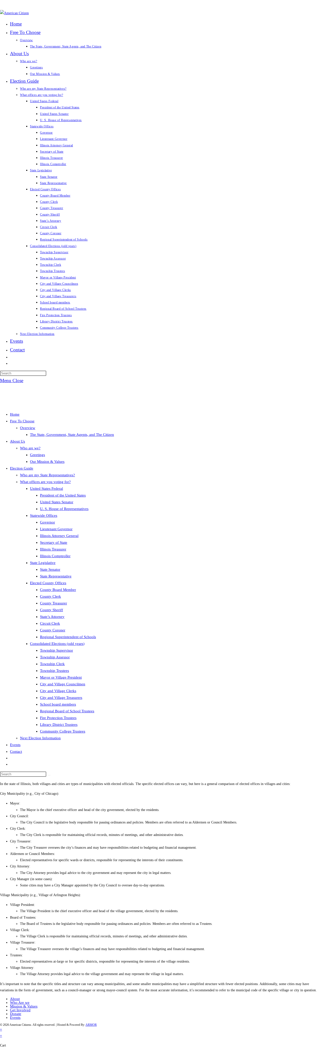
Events (15, 745)
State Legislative (43, 563)
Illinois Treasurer (53, 549)
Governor (47, 522)
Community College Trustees (62, 731)
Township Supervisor (56, 650)
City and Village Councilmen (62, 684)
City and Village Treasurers (61, 698)
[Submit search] (49, 775)
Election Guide (21, 468)
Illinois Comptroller (55, 556)
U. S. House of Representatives (64, 509)
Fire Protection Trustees (58, 718)
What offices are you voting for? (45, 482)
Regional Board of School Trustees (67, 711)
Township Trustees (54, 671)
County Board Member (58, 590)
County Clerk (50, 596)
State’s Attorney (52, 617)
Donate (15, 1014)
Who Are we (20, 1003)
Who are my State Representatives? (47, 475)
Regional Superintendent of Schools (68, 637)
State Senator (50, 569)
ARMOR (91, 1025)
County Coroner (52, 630)
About (15, 999)
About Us (17, 441)
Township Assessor (55, 657)
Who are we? (30, 448)
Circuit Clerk (50, 623)
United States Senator (56, 502)
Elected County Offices (48, 583)
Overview (27, 428)
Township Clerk (52, 664)
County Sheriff (51, 610)
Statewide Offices (43, 516)
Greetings (37, 455)
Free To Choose (22, 421)
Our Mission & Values (47, 462)
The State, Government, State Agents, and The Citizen (72, 435)
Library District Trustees (59, 725)
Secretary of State (53, 542)
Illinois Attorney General (59, 536)
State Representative (56, 576)
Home (15, 414)
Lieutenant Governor (56, 529)
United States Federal (46, 489)
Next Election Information (40, 738)
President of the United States (63, 495)
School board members (58, 704)
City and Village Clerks (58, 691)
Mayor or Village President (61, 677)
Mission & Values (24, 1006)
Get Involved (20, 1010)
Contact (16, 752)
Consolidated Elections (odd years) (57, 644)
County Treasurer (53, 603)
